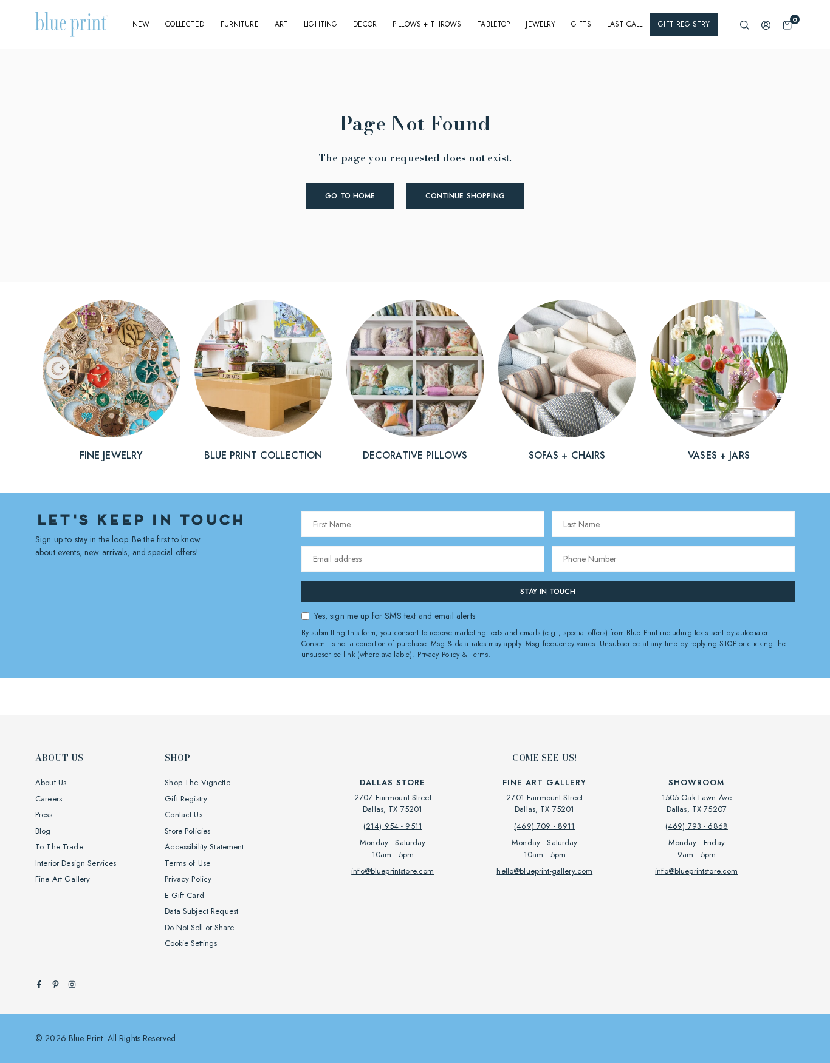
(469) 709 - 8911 (544, 826)
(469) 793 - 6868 (696, 826)
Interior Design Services (75, 863)
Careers (48, 799)
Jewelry (540, 24)
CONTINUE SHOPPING (465, 196)
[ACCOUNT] (766, 24)
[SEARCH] (744, 24)
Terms (479, 654)
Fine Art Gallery (62, 879)
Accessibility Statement (204, 846)
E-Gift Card (184, 895)
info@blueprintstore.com (392, 871)
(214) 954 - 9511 (392, 826)
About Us (50, 782)
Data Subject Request (201, 911)
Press (43, 814)
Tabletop (493, 24)
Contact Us (183, 814)
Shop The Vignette (197, 782)
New (140, 24)
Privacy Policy (438, 654)
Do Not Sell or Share (199, 927)
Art (281, 24)
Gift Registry (684, 24)
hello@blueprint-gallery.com (544, 871)
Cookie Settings (191, 943)
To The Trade (59, 846)
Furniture (240, 24)
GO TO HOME (350, 196)
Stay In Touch (547, 591)
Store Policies (187, 831)
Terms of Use (187, 863)
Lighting (320, 24)
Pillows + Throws (427, 24)
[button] (787, 24)
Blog (43, 831)
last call (624, 24)
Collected (184, 24)
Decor (365, 24)
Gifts (581, 24)
